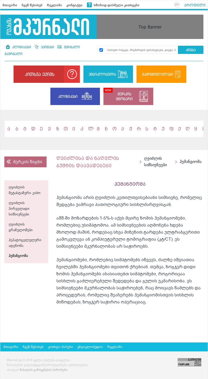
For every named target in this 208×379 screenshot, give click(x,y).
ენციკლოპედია (102, 74)
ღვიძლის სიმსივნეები (155, 161)
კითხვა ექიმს (39, 74)
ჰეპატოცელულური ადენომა (25, 243)
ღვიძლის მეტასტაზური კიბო (24, 190)
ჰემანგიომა (18, 256)
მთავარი (9, 5)
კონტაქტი (74, 5)
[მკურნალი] (48, 27)
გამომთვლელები (157, 74)
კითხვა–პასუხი (60, 347)
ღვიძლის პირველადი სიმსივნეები (19, 208)
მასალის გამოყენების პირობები (43, 370)
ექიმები (47, 47)
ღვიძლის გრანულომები (21, 227)
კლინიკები (21, 47)
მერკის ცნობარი (124, 96)
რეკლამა (54, 5)
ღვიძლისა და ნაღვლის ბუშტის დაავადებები (87, 161)
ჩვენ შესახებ (32, 5)
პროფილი (195, 5)
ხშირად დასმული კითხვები (116, 5)
